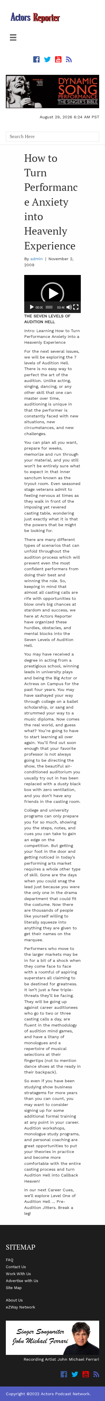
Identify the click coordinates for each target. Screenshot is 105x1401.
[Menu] (13, 37)
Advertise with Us (22, 1281)
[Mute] (69, 307)
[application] (52, 294)
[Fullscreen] (76, 307)
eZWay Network (20, 1307)
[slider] (49, 307)
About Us (14, 1300)
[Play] (32, 307)
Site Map (14, 1288)
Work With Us (18, 1274)
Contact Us (16, 1267)
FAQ (9, 1260)
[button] (52, 293)
